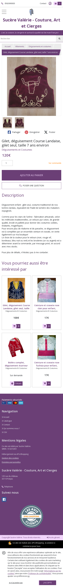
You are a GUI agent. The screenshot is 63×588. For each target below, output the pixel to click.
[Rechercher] (59, 38)
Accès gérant (54, 537)
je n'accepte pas (16, 582)
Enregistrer (34, 132)
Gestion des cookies (10, 458)
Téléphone (8, 486)
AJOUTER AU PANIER (31, 175)
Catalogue (7, 421)
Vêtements (19, 46)
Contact (43, 3)
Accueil (8, 46)
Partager (16, 132)
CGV (5, 432)
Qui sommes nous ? (11, 428)
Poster (51, 132)
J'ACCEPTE (48, 582)
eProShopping (38, 543)
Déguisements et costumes (40, 46)
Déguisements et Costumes (17, 149)
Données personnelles (11, 462)
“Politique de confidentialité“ (39, 573)
